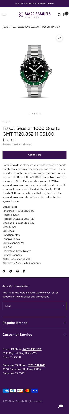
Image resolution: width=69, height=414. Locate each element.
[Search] (59, 15)
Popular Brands (15, 323)
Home (5, 27)
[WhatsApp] (25, 271)
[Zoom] (59, 38)
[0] (64, 15)
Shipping (7, 144)
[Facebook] (5, 271)
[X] (11, 271)
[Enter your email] (63, 306)
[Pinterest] (18, 271)
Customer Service (17, 335)
